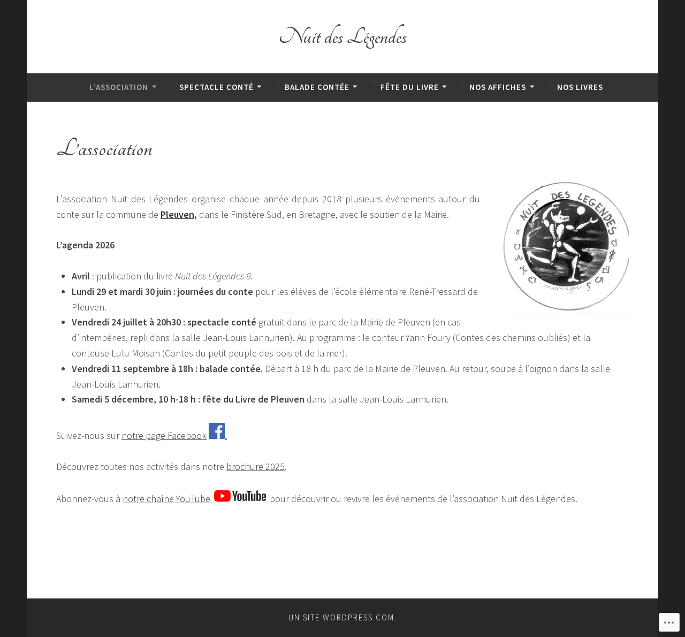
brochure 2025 (255, 466)
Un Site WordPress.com (341, 617)
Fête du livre (409, 87)
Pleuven (177, 214)
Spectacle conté (216, 87)
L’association (118, 87)
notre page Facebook (164, 435)
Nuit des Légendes (343, 36)
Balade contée (317, 87)
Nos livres (580, 87)
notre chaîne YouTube (167, 498)
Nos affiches (497, 87)
